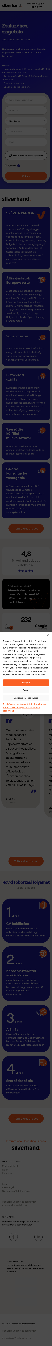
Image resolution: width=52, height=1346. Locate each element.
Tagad (26, 690)
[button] (47, 635)
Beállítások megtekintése (26, 698)
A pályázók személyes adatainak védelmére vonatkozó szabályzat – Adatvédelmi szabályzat (24, 707)
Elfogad (26, 682)
